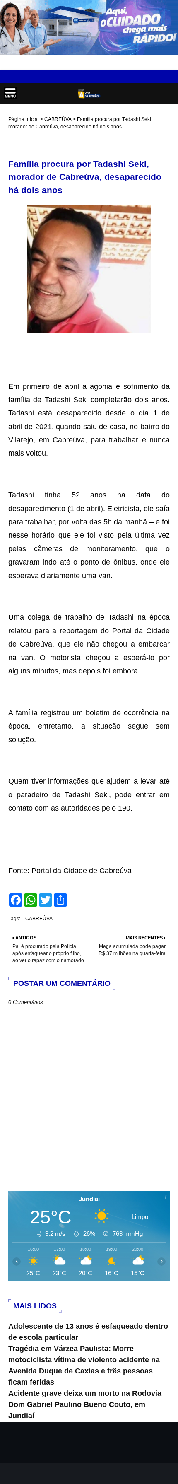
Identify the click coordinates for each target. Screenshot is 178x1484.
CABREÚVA (58, 119)
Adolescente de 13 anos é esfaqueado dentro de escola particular (88, 1332)
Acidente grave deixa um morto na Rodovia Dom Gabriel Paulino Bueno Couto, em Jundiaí (84, 1404)
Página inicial (23, 119)
